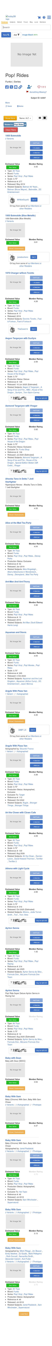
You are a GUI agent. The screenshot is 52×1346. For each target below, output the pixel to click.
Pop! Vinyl (18, 176)
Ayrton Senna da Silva (32, 971)
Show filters (10, 118)
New (5, 34)
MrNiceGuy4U (23, 199)
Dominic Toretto (29, 318)
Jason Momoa (27, 683)
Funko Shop (24, 449)
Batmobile (33, 189)
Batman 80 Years (30, 186)
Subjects (12, 22)
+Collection (36, 153)
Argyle (25, 802)
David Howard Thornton (24, 858)
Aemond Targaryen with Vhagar (21, 405)
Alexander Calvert (13, 1258)
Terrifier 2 (13, 861)
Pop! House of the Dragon (23, 372)
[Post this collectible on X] (11, 86)
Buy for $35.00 (41, 1050)
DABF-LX (22, 729)
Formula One (13, 974)
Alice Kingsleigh (29, 569)
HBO (28, 389)
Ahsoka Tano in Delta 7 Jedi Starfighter (19, 480)
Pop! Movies (29, 665)
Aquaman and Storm (15, 632)
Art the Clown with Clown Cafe (20, 812)
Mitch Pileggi (25, 1251)
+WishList (36, 157)
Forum (26, 22)
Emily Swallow (11, 1253)
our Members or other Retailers (30, 207)
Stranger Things (21, 805)
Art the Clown (28, 856)
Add (16, 34)
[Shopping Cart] (39, 17)
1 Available (36, 282)
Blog (31, 22)
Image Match (29, 34)
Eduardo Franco (27, 748)
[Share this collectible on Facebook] (7, 86)
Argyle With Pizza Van (16, 690)
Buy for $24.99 (41, 920)
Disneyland (19, 574)
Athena (26, 912)
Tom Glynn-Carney (31, 392)
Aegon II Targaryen (31, 387)
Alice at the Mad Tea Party (18, 522)
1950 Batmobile (13, 135)
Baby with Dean (13, 1057)
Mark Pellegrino (35, 1253)
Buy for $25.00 (41, 398)
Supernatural (12, 1202)
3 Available (36, 148)
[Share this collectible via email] (15, 86)
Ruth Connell (12, 1256)
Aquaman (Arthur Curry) (27, 681)
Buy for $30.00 (41, 471)
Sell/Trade (36, 143)
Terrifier (39, 858)
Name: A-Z (24, 118)
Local (36, 22)
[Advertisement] (26, 6)
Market (19, 22)
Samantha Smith (26, 1256)
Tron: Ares (23, 914)
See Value (12, 167)
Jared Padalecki (26, 1148)
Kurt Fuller (26, 1258)
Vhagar (17, 465)
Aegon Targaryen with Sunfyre (20, 338)
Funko (16, 173)
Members (43, 22)
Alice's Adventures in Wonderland (21, 571)
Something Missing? (38, 92)
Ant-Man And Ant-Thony (17, 581)
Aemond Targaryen (31, 457)
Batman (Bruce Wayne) (17, 189)
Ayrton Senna (12, 927)
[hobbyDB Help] (44, 17)
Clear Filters (11, 129)
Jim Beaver (37, 1251)
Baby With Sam (13, 1096)
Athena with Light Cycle (17, 868)
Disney (10, 574)
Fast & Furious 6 (24, 321)
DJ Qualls (23, 1253)
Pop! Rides (28, 176)
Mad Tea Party (32, 574)
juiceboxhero (22, 257)
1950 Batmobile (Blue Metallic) (20, 215)
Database (4, 22)
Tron (16, 914)
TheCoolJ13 (23, 329)
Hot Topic (23, 1191)
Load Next (24, 1314)
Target (22, 794)
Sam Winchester (30, 1199)
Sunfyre (18, 392)
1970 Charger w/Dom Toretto (19, 272)
